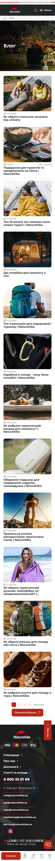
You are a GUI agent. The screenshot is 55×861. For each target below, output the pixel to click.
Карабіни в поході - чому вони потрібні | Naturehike (26, 376)
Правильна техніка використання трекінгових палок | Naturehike (24, 537)
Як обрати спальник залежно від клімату (26, 118)
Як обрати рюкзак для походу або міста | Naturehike (26, 643)
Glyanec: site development (25, 841)
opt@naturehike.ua (15, 802)
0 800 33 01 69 (17, 779)
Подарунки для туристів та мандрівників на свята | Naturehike (24, 171)
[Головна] (5, 18)
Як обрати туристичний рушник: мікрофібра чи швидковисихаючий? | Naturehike (21, 592)
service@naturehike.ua (18, 824)
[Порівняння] (33, 855)
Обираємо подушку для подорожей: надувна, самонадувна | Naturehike (23, 483)
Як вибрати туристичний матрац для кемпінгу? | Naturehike (22, 429)
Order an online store (21, 844)
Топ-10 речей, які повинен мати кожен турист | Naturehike (27, 223)
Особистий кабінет (25, 855)
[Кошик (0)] (49, 855)
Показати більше (25, 712)
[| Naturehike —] (14, 10)
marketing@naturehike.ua (20, 817)
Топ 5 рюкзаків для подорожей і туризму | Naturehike (27, 325)
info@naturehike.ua (16, 795)
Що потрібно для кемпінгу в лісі (25, 274)
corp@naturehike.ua (16, 809)
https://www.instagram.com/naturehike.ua (10, 831)
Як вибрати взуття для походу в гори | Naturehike (27, 694)
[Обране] (42, 855)
